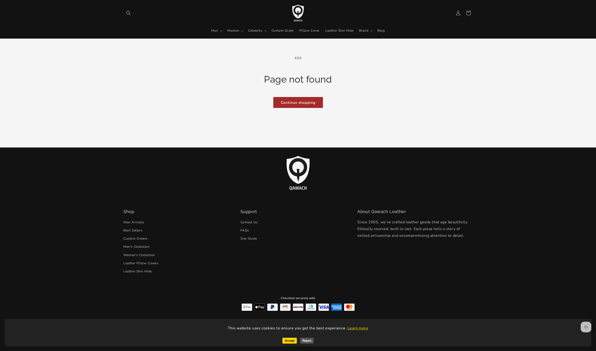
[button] (128, 13)
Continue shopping (298, 102)
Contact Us (249, 222)
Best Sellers (132, 230)
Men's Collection (136, 246)
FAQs (244, 230)
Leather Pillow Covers (141, 263)
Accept (290, 340)
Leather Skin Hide (137, 271)
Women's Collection (139, 255)
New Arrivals (133, 222)
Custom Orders (135, 238)
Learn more (358, 328)
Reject (306, 340)
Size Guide (248, 238)
